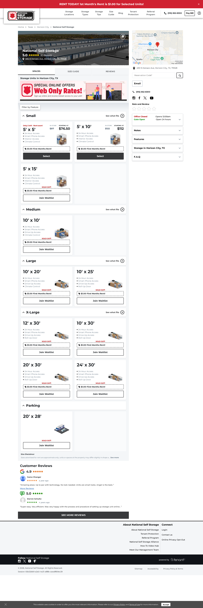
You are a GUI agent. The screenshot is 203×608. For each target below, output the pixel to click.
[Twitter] (143, 97)
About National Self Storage (141, 524)
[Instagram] (134, 97)
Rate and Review (140, 104)
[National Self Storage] (21, 17)
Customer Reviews (36, 465)
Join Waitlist (46, 198)
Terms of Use (134, 604)
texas (31, 27)
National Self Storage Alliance (144, 542)
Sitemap (138, 569)
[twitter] (24, 561)
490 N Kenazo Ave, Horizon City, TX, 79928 (45, 59)
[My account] (199, 13)
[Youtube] (150, 97)
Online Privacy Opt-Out (173, 539)
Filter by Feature (30, 107)
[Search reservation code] (179, 75)
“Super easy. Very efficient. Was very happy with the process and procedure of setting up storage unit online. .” (71, 507)
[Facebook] (138, 97)
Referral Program (150, 538)
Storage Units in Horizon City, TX (39, 78)
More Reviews (27, 488)
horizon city (43, 27)
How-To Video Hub (149, 546)
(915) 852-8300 (143, 92)
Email (137, 83)
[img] (153, 109)
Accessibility (153, 569)
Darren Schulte (34, 499)
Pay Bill (189, 13)
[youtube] (29, 561)
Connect (167, 524)
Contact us (167, 535)
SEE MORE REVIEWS (73, 515)
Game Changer (34, 477)
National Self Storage (41, 51)
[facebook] (34, 561)
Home (21, 27)
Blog (120, 13)
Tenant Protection (150, 534)
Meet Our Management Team (144, 550)
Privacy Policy (119, 604)
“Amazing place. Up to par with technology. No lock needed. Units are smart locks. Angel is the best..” (67, 485)
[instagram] (19, 561)
